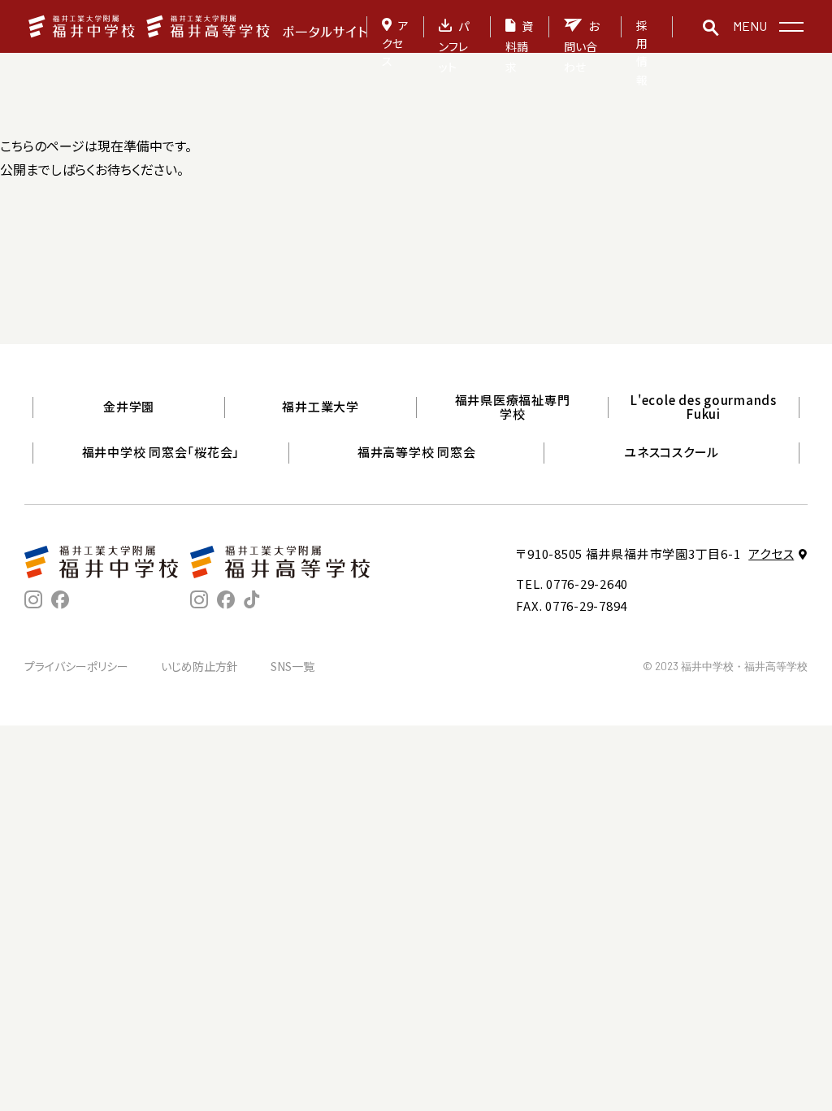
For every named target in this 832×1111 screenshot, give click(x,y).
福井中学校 (208, 384)
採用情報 (642, 52)
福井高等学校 (575, 384)
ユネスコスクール (671, 451)
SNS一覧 (292, 666)
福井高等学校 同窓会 (417, 451)
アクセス (395, 43)
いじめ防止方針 (199, 666)
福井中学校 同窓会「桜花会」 (161, 451)
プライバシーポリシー (76, 666)
